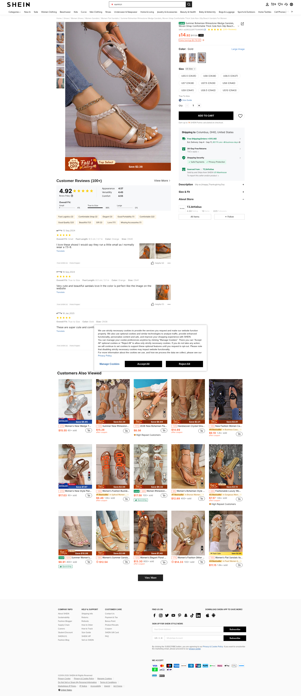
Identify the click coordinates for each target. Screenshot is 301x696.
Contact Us (109, 614)
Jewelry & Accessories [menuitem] (167, 12)
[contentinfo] (199, 667)
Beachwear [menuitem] (65, 12)
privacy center (195, 649)
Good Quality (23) (66, 222)
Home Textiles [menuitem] (264, 12)
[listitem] (75, 409)
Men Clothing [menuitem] (96, 12)
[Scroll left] (288, 12)
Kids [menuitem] (76, 12)
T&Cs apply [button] (192, 151)
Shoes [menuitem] (108, 12)
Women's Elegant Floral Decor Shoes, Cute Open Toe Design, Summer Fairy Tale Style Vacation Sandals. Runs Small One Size (150, 557)
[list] (177, 615)
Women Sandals (92, 18)
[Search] (189, 4)
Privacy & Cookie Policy (213, 647)
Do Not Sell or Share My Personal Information (77, 682)
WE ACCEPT (157, 660)
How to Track (87, 629)
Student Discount (65, 632)
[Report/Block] (169, 263)
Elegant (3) (107, 216)
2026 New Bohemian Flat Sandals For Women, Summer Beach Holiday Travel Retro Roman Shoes (150, 426)
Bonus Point (110, 621)
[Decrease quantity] (187, 105)
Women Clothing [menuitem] (49, 12)
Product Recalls (112, 625)
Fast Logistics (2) (65, 216)
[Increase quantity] (199, 105)
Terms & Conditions (108, 682)
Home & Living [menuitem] (147, 12)
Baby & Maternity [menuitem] (207, 12)
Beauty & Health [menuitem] (188, 12)
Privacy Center (64, 678)
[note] (75, 421)
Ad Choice (117, 686)
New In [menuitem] (27, 12)
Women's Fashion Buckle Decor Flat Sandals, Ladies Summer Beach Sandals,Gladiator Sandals (113, 491)
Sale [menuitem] (36, 12)
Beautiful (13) (85, 222)
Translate (60, 251)
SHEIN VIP (86, 636)
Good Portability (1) (126, 216)
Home (59, 18)
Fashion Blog (63, 640)
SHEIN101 (62, 636)
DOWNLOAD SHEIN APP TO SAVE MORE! (224, 610)
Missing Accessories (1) (131, 222)
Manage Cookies (104, 678)
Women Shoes (77, 18)
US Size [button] (189, 69)
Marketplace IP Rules (67, 686)
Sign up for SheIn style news (167, 624)
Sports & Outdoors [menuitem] (246, 12)
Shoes (66, 18)
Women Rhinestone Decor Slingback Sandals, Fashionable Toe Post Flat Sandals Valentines (150, 491)
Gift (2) (99, 222)
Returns (85, 617)
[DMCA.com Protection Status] (162, 676)
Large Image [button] (238, 49)
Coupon (108, 629)
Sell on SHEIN (88, 640)
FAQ (107, 636)
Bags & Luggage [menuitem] (227, 12)
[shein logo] (18, 4)
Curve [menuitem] (84, 12)
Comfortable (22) (147, 216)
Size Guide (86, 632)
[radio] (183, 58)
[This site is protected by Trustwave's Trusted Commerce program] (154, 676)
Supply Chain (64, 625)
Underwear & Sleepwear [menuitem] (125, 12)
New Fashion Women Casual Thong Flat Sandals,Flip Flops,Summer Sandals (226, 426)
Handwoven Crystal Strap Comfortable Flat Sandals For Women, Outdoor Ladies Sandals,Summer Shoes (188, 426)
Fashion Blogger (65, 621)
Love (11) (112, 222)
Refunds (85, 621)
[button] (286, 4)
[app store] (207, 617)
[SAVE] (240, 115)
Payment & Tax (111, 617)
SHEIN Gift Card (112, 632)
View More (150, 577)
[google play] (213, 617)
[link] (273, 4)
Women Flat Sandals (110, 18)
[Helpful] (152, 263)
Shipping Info (87, 614)
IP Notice (83, 686)
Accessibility (95, 686)
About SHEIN (63, 614)
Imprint (107, 686)
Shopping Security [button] (195, 158)
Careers (61, 629)
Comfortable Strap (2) (88, 216)
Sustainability (63, 617)
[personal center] (267, 4)
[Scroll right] (292, 12)
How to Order (87, 625)
